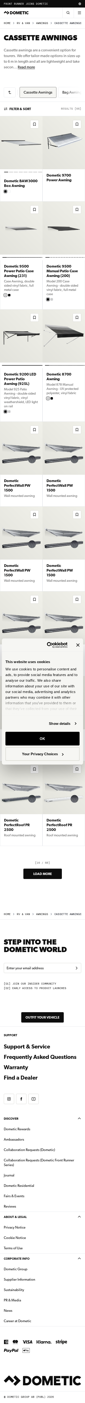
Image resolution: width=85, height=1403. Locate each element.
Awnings (42, 23)
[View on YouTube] (33, 1099)
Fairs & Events (14, 1196)
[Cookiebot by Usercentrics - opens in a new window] (50, 645)
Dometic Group (30, 1269)
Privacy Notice (15, 1227)
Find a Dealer (21, 1077)
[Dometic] (16, 12)
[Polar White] (5, 295)
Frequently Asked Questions (40, 1057)
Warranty (16, 1067)
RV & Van (23, 23)
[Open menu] (79, 13)
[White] (9, 191)
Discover (11, 1118)
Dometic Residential (34, 1185)
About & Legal (15, 1217)
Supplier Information (19, 1279)
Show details (59, 724)
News (23, 1310)
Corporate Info (17, 1258)
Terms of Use (13, 1248)
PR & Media (27, 1300)
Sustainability (14, 1290)
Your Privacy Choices (40, 754)
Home (7, 23)
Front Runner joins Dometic (26, 4)
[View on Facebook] (21, 1099)
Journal (9, 1175)
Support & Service (27, 1046)
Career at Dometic (32, 1321)
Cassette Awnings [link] (68, 23)
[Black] (5, 191)
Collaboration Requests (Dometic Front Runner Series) (39, 1162)
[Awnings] (10, 92)
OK (42, 738)
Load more (42, 874)
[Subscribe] (76, 968)
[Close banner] (78, 645)
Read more (26, 67)
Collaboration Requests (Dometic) (29, 1150)
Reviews (10, 1206)
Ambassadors (14, 1139)
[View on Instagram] (9, 1099)
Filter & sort (20, 109)
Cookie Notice (15, 1238)
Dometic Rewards (17, 1129)
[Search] (68, 13)
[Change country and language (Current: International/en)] (79, 4)
